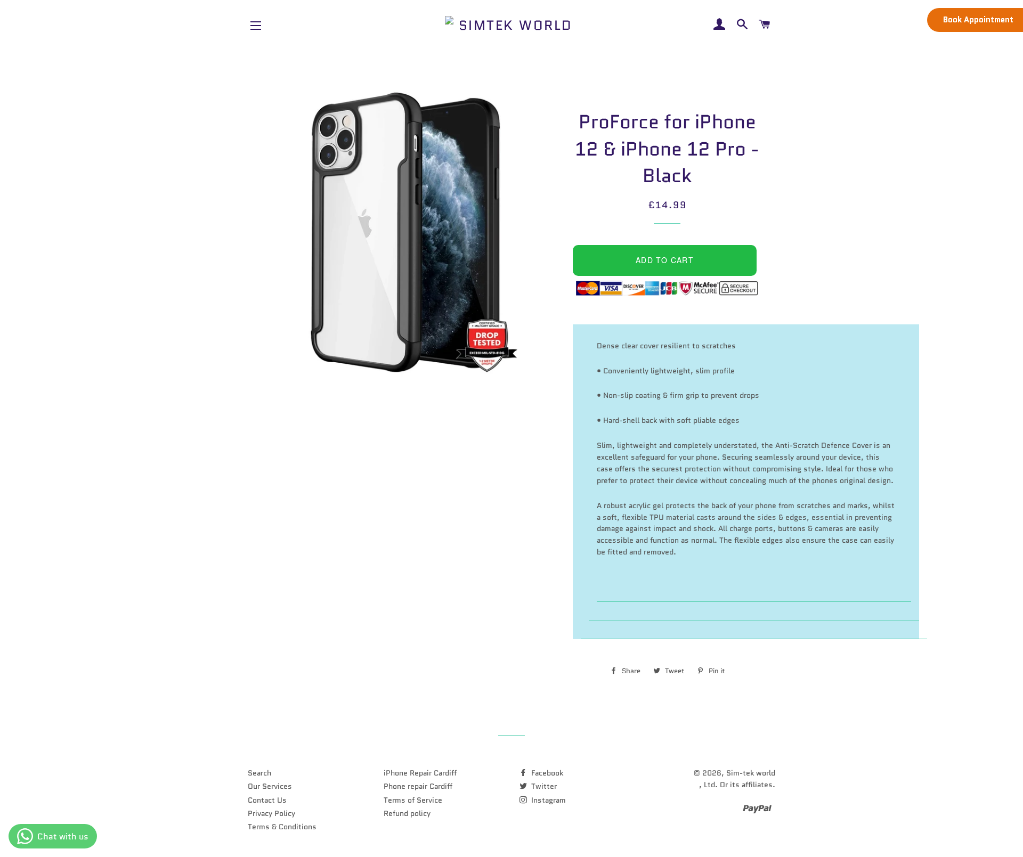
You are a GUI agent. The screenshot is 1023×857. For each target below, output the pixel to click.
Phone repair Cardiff (418, 786)
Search (259, 773)
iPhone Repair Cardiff (420, 773)
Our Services (270, 786)
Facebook (546, 773)
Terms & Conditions (282, 826)
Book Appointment (978, 20)
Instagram (547, 800)
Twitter (543, 786)
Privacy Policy (271, 813)
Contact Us (267, 800)
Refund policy (407, 813)
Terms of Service (413, 800)
